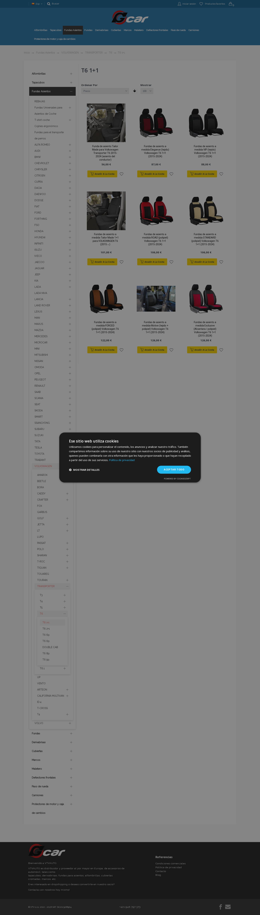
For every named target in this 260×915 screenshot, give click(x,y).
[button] (84, 470)
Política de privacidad (122, 460)
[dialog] (130, 457)
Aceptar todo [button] (174, 469)
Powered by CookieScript (177, 478)
